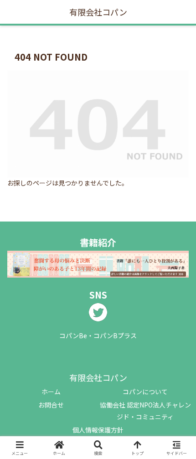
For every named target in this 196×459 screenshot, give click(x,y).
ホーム (51, 391)
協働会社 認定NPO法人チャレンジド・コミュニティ (145, 410)
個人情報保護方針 (98, 429)
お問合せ (51, 404)
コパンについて (145, 391)
